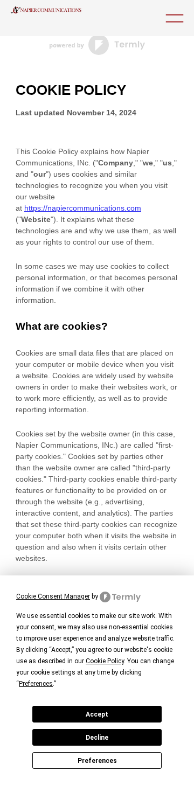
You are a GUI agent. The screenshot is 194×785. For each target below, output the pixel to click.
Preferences (97, 761)
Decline (97, 737)
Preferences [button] (36, 683)
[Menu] (174, 18)
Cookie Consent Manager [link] (53, 596)
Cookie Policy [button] (105, 661)
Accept (97, 714)
